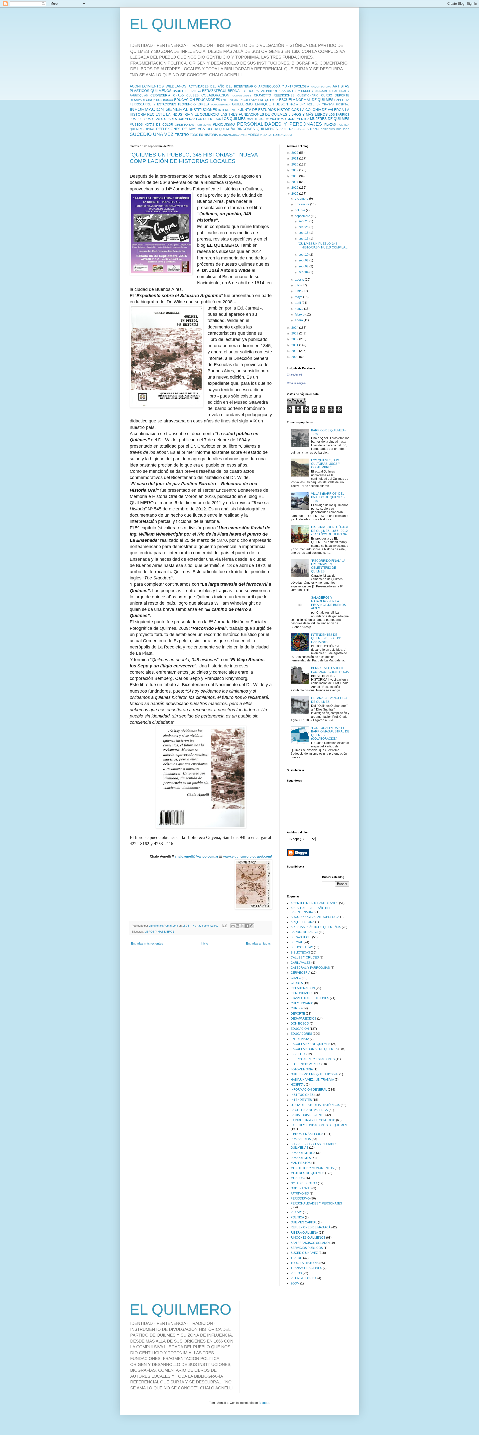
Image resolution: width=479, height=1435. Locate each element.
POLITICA (343, 124)
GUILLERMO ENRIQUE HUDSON (260, 104)
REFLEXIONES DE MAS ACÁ (180, 129)
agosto (300, 279)
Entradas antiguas (258, 943)
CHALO (178, 95)
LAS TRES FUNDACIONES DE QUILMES (254, 114)
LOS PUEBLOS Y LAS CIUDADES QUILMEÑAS (162, 119)
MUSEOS (136, 124)
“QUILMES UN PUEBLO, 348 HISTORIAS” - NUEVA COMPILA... (323, 245)
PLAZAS (330, 124)
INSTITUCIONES (203, 110)
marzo (299, 309)
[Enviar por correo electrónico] (232, 925)
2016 (295, 187)
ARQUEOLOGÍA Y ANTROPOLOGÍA (283, 86)
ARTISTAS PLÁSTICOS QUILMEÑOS (316, 927)
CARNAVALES (322, 90)
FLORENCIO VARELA (193, 104)
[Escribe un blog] (237, 925)
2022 (295, 153)
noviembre (302, 204)
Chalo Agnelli (294, 374)
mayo (299, 297)
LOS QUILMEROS (208, 119)
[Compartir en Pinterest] (251, 925)
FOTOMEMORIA (220, 104)
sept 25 (304, 227)
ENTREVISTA (229, 99)
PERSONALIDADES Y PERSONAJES (279, 124)
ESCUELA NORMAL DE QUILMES (306, 100)
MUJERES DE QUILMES (329, 119)
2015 (295, 193)
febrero (300, 314)
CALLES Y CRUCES (300, 90)
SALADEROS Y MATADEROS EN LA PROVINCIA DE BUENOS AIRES (328, 603)
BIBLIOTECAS (276, 91)
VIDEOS (253, 135)
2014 (295, 327)
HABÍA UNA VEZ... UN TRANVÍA (312, 104)
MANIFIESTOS (256, 118)
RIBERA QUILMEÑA (221, 129)
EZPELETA (341, 100)
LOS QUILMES (233, 119)
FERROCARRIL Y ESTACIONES (153, 104)
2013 (295, 333)
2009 (295, 357)
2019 (295, 170)
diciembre (302, 198)
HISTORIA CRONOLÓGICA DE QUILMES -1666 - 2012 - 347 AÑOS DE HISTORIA (329, 530)
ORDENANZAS (184, 124)
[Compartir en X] (242, 925)
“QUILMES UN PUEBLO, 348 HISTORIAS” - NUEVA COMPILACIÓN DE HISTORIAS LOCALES (194, 158)
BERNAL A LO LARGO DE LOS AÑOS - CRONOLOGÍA (330, 669)
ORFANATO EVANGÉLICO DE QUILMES (329, 699)
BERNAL (234, 91)
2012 (295, 339)
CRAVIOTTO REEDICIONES (274, 95)
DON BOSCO (164, 99)
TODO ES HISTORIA (204, 135)
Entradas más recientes (147, 943)
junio (298, 291)
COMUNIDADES (242, 95)
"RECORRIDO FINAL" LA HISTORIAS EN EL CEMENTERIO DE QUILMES (328, 566)
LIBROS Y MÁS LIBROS (308, 114)
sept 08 (304, 260)
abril (298, 303)
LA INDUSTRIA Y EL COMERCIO (192, 114)
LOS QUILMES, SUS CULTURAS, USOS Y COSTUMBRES (325, 464)
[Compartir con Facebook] (246, 925)
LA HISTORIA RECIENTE (308, 1115)
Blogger (264, 1403)
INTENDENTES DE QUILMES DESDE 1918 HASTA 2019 (327, 638)
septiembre (303, 216)
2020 (295, 164)
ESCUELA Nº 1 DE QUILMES (258, 100)
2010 (295, 351)
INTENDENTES (229, 110)
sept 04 (304, 272)
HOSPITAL (342, 104)
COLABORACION (215, 95)
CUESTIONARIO (307, 95)
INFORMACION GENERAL (159, 109)
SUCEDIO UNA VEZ (152, 134)
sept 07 (304, 266)
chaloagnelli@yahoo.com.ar (196, 856)
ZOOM (288, 135)
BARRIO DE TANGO (187, 91)
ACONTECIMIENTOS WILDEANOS (158, 86)
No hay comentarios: (206, 925)
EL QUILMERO (181, 24)
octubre (300, 210)
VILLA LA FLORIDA (271, 134)
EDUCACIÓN (184, 100)
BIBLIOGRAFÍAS (254, 91)
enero (299, 320)
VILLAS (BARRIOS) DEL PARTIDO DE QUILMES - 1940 (328, 497)
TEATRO (182, 135)
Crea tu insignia (296, 383)
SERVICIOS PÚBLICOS (335, 129)
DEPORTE (342, 95)
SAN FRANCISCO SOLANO (299, 129)
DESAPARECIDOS (142, 100)
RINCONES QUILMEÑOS (257, 129)
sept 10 (304, 254)
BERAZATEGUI (214, 91)
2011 (295, 345)
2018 (295, 176)
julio (298, 285)
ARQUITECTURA (321, 86)
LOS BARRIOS (339, 114)
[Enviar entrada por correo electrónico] (224, 925)
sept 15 (304, 238)
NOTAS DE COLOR (158, 124)
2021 (295, 158)
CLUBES (192, 95)
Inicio (204, 943)
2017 (295, 182)
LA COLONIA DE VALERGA (322, 110)
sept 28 (304, 221)
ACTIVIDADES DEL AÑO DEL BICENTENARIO (222, 86)
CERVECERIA (160, 95)
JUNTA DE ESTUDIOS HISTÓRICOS (269, 110)
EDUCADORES (208, 100)
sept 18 (304, 233)
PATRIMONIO (203, 124)
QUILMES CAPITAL (142, 129)
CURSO (326, 95)
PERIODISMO (224, 124)
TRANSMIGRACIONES (233, 134)
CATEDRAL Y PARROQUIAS (310, 967)
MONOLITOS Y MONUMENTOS (287, 119)
